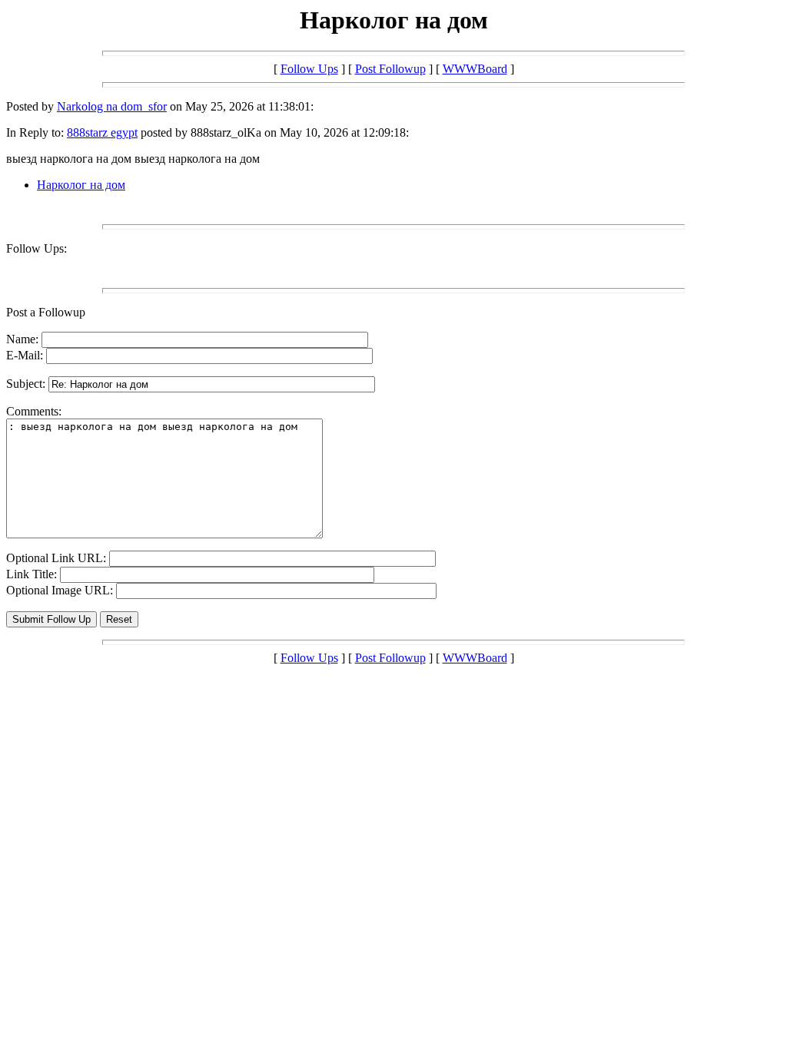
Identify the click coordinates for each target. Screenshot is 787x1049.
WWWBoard (475, 68)
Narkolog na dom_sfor (112, 106)
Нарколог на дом (81, 184)
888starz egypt (102, 132)
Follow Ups (309, 68)
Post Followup (390, 68)
